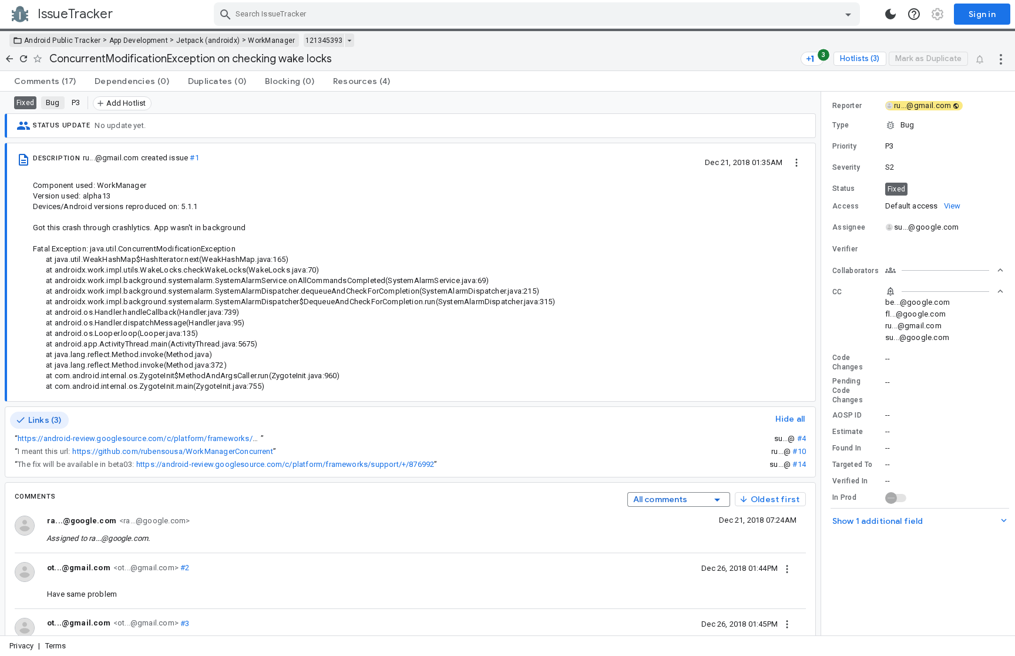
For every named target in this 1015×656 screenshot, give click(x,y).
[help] (914, 14)
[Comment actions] (787, 568)
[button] (918, 125)
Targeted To (852, 464)
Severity (846, 167)
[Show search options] (848, 14)
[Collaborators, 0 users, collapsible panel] (944, 270)
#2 (184, 567)
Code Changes (847, 362)
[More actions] (1001, 58)
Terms (55, 645)
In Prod (844, 497)
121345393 (323, 40)
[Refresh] (23, 59)
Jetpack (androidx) (208, 40)
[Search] (226, 14)
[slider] (823, 363)
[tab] (45, 81)
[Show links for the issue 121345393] (349, 40)
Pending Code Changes (847, 390)
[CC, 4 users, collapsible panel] (944, 291)
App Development (139, 40)
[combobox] (538, 14)
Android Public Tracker (62, 40)
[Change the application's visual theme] (890, 14)
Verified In (850, 481)
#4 (801, 438)
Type (840, 125)
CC (837, 292)
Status (843, 188)
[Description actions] (796, 162)
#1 (194, 157)
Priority (844, 146)
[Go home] (9, 59)
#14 (799, 464)
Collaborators (855, 271)
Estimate (847, 432)
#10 (799, 451)
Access (845, 206)
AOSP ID (847, 415)
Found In (846, 448)
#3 (184, 622)
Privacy (21, 645)
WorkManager (271, 40)
